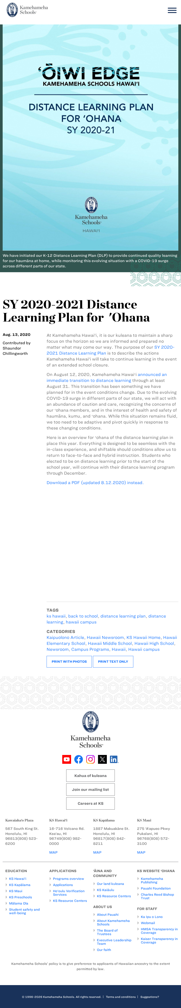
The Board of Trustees (107, 932)
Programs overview (68, 878)
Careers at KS (91, 803)
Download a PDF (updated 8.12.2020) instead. (95, 482)
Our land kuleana (110, 884)
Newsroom (58, 649)
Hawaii (119, 649)
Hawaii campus (144, 649)
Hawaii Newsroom (105, 637)
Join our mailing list (90, 790)
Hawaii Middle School (110, 643)
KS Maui (15, 891)
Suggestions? (149, 996)
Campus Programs (90, 649)
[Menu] (171, 10)
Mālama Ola (18, 903)
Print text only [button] (113, 661)
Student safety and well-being (24, 911)
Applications (63, 885)
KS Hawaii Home (143, 637)
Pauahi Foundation (156, 888)
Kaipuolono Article (65, 637)
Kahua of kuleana (90, 776)
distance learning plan (123, 616)
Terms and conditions (121, 996)
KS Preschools (20, 897)
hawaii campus (81, 622)
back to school (83, 616)
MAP (53, 852)
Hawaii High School (154, 643)
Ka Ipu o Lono (152, 917)
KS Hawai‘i (17, 878)
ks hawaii (56, 616)
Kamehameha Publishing (152, 880)
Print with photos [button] (69, 661)
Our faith (104, 950)
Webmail (148, 923)
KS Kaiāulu (105, 890)
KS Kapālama (19, 885)
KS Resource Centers (70, 901)
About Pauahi (108, 914)
